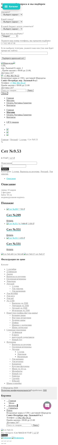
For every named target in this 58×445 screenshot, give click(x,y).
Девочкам (21, 354)
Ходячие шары (18, 320)
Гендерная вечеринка (16, 279)
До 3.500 (10, 301)
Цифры (15, 322)
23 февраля (11, 271)
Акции (9, 274)
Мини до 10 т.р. (19, 369)
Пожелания (6, 163)
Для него (10, 296)
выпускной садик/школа (23, 337)
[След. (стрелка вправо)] (5, 443)
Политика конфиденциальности (16, 390)
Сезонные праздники (16, 330)
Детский (14, 139)
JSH (45, 390)
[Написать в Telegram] (6, 438)
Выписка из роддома (29, 171)
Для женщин (18, 359)
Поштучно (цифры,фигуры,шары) (22, 313)
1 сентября (11, 269)
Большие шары (19, 315)
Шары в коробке (14, 383)
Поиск (30, 90)
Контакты (11, 105)
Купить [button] (9, 221)
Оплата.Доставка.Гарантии (19, 103)
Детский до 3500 (19, 308)
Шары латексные (20, 327)
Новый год (17, 373)
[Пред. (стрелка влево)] (2, 443)
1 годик (22, 139)
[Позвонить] (18, 438)
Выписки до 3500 (20, 303)
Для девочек (17, 288)
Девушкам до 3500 (20, 305)
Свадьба (15, 378)
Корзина (13, 405)
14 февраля (17, 332)
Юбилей (16, 381)
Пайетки (16, 376)
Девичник (11, 281)
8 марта (15, 335)
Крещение (16, 364)
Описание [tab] (11, 178)
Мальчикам (22, 356)
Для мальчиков (18, 291)
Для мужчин (17, 361)
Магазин (10, 100)
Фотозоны (11, 342)
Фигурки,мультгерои (21, 318)
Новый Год (17, 339)
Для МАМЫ (12, 293)
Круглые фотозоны (20, 366)
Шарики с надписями (22, 325)
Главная (10, 98)
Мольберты (17, 371)
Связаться (13, 408)
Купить (5, 169)
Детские (15, 349)
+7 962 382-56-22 (11, 75)
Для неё (10, 298)
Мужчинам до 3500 (21, 310)
